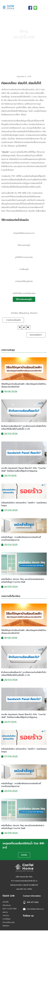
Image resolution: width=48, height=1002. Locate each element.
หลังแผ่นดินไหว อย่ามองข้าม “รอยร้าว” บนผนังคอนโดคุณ (24, 504)
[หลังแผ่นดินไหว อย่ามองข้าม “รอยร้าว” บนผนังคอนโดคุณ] (24, 491)
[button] (20, 327)
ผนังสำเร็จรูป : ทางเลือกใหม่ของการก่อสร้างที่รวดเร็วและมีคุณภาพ (21, 539)
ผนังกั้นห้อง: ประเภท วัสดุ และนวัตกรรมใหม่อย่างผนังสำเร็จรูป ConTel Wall (22, 581)
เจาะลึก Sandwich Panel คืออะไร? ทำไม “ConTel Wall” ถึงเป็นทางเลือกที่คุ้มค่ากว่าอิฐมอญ (23, 470)
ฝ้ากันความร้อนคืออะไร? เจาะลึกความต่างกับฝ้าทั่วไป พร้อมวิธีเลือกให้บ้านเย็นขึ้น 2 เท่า (23, 427)
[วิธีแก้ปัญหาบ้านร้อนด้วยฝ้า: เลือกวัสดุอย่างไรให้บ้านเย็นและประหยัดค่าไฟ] (24, 368)
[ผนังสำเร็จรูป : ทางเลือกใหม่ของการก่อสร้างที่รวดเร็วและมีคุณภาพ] (24, 525)
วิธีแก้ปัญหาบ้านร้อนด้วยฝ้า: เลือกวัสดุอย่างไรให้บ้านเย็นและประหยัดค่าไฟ (23, 385)
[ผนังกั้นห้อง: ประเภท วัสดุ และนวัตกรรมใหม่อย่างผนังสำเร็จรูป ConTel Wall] (24, 564)
